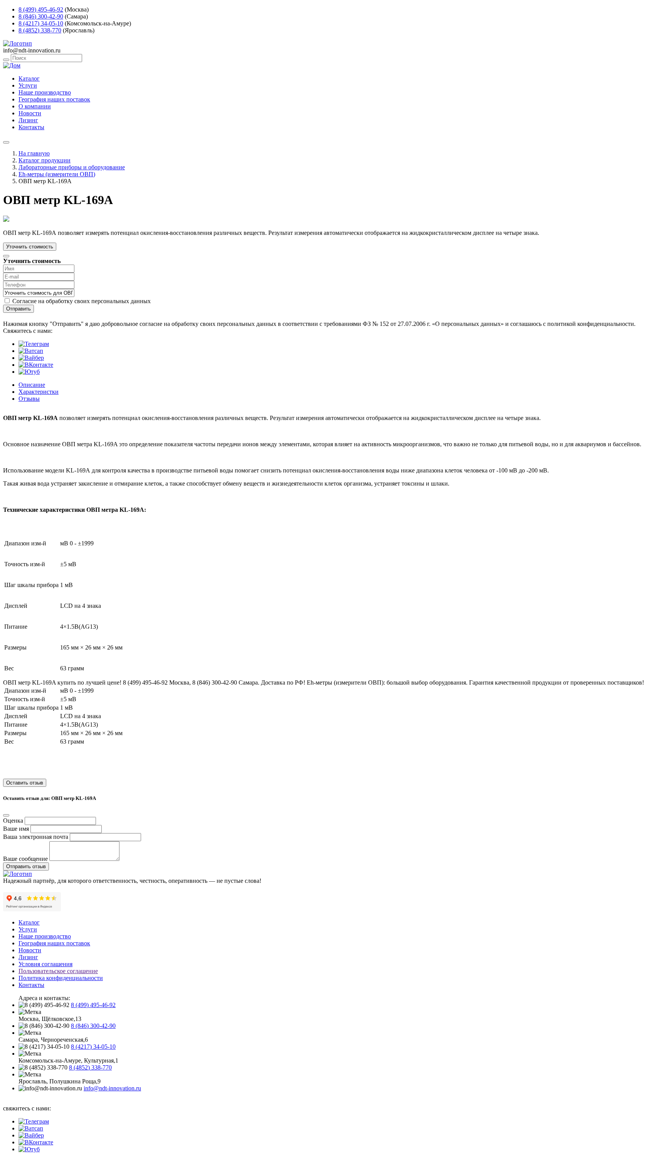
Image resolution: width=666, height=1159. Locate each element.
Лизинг (28, 120)
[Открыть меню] (6, 142)
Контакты (31, 127)
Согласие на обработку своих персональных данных (81, 301)
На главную (34, 153)
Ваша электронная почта (35, 836)
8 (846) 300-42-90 (40, 16)
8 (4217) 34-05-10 (40, 23)
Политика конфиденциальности (60, 978)
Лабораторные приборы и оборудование (71, 167)
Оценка (13, 820)
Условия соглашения (45, 964)
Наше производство (44, 92)
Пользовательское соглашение (58, 971)
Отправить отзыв (26, 866)
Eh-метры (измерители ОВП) (56, 174)
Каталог (29, 78)
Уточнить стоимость (29, 247)
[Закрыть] (6, 256)
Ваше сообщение (25, 858)
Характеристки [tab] (38, 391)
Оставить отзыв (24, 783)
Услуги (27, 85)
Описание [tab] (31, 384)
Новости (29, 113)
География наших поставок (54, 99)
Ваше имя (16, 828)
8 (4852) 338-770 (39, 30)
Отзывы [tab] (29, 398)
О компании (34, 106)
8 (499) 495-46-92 (40, 9)
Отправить (18, 309)
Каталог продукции (44, 160)
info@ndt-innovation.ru (112, 1088)
